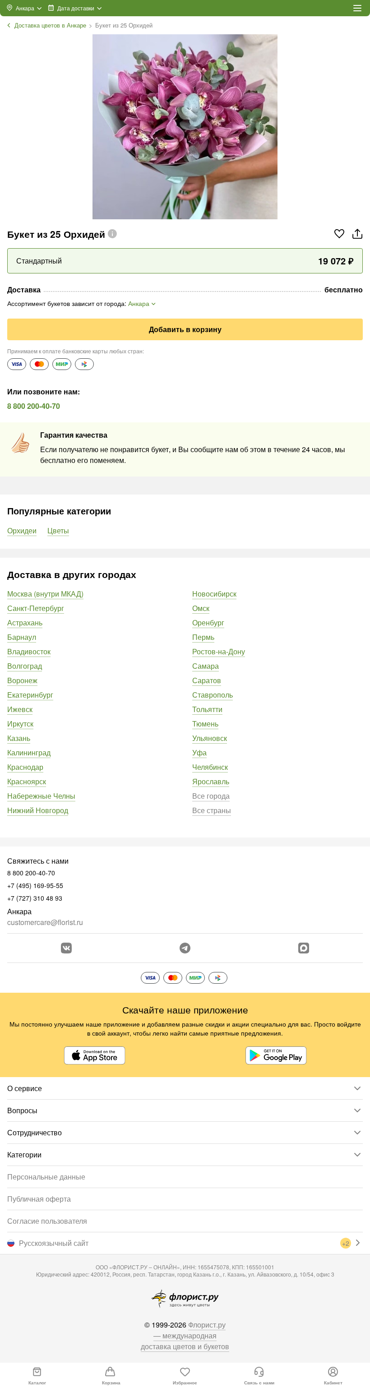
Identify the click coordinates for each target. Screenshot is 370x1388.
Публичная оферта (39, 1199)
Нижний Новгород (37, 810)
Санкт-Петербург (35, 608)
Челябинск (210, 767)
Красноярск (26, 781)
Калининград (29, 752)
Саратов (206, 680)
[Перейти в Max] (304, 948)
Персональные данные (46, 1176)
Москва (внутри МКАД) (45, 593)
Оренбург (208, 622)
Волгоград (24, 666)
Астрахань (24, 622)
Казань (18, 738)
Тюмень (205, 723)
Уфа (199, 752)
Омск (200, 608)
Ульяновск (209, 738)
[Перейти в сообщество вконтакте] (66, 948)
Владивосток (29, 651)
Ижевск (19, 709)
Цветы (58, 530)
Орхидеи (22, 530)
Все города (211, 796)
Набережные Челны (41, 796)
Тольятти (207, 709)
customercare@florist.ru (45, 922)
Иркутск (20, 723)
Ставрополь (212, 694)
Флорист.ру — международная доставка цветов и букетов (185, 1335)
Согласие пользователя (47, 1221)
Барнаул (21, 637)
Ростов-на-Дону (218, 651)
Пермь (203, 637)
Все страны (211, 810)
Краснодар (25, 767)
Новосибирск (214, 593)
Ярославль (210, 781)
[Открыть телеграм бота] (185, 948)
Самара (205, 666)
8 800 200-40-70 (33, 406)
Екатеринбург (30, 694)
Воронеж (22, 680)
